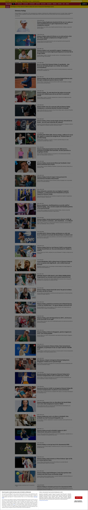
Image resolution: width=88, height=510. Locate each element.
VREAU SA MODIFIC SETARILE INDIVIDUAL (78, 501)
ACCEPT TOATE (78, 497)
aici (14, 504)
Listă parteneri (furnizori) (43, 500)
